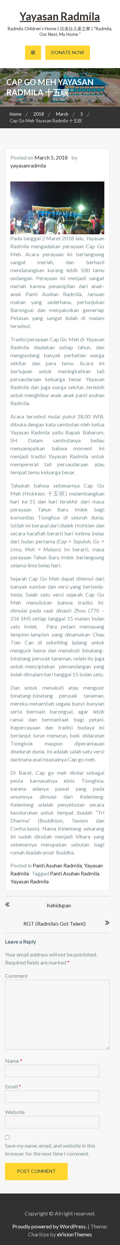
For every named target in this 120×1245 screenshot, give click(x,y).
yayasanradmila (28, 165)
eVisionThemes (74, 1234)
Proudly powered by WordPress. (49, 1226)
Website (15, 1112)
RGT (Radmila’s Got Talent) (54, 923)
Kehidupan (59, 905)
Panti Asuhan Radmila (57, 865)
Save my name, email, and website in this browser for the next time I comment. (50, 1149)
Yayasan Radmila (60, 16)
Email (13, 1086)
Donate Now (67, 52)
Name (13, 1061)
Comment (16, 975)
